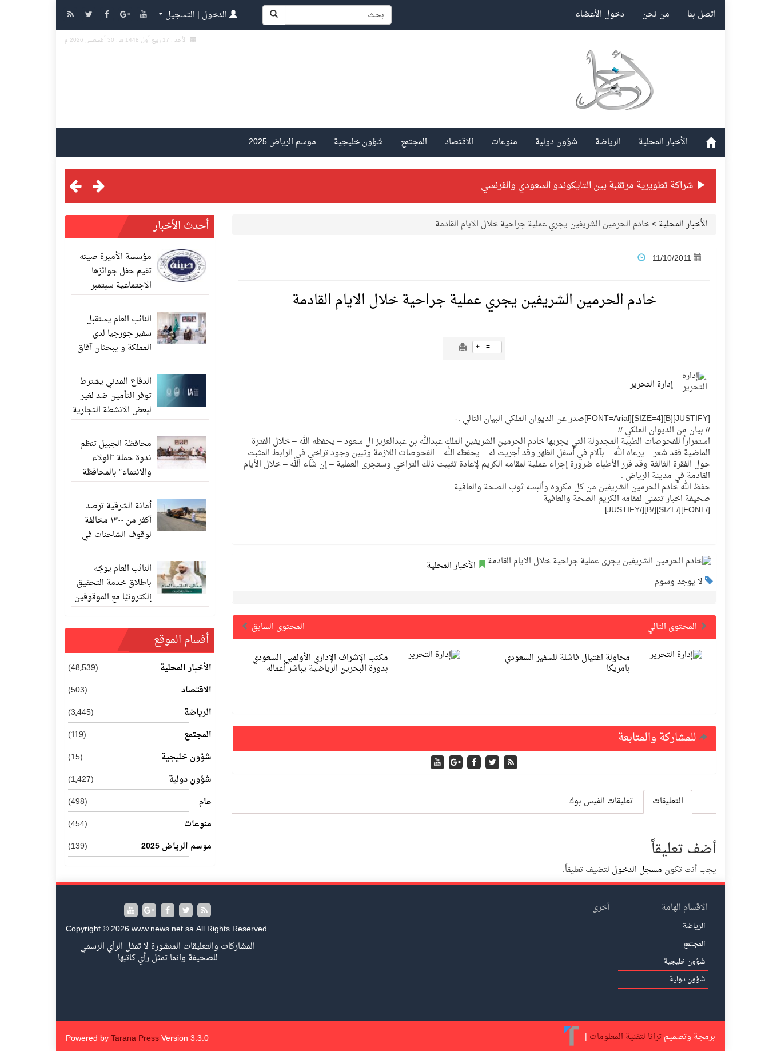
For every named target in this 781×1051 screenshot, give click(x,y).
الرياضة (608, 142)
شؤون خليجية (358, 142)
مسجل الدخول (637, 870)
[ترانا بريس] (572, 1037)
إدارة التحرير (651, 384)
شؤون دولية (556, 142)
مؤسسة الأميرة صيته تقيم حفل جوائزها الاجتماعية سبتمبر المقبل (115, 278)
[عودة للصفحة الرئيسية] (613, 93)
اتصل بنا (701, 14)
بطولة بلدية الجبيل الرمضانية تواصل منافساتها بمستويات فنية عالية (563, 185)
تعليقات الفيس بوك (601, 801)
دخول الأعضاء (599, 14)
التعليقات (667, 801)
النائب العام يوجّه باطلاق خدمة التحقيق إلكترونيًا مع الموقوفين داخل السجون (113, 590)
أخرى (600, 907)
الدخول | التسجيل (196, 15)
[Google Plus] (126, 15)
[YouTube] (144, 15)
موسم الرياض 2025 (282, 142)
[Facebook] (108, 15)
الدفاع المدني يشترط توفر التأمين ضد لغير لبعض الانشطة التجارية (112, 396)
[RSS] (71, 15)
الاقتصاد (459, 142)
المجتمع (414, 142)
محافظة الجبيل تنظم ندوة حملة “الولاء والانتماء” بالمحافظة (116, 458)
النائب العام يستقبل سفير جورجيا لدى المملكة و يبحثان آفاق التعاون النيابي (114, 341)
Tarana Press (135, 1038)
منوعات (504, 142)
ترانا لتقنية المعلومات (625, 1037)
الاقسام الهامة (685, 907)
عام (205, 802)
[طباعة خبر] (463, 348)
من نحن (656, 14)
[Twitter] (90, 15)
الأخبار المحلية (663, 142)
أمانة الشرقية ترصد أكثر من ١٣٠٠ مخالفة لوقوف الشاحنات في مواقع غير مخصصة (117, 528)
